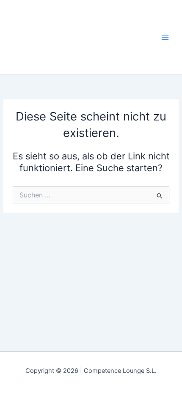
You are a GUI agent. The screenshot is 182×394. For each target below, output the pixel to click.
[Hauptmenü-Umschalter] (165, 36)
